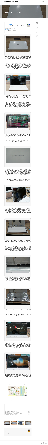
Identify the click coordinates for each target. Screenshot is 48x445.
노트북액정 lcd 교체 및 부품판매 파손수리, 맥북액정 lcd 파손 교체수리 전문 (15, 25)
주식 (36, 32)
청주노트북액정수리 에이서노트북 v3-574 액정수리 (11, 414)
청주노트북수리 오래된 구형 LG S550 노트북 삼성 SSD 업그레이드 (13, 413)
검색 (41, 1)
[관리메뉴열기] (46, 1)
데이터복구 (37, 28)
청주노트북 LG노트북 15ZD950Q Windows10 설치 (11, 411)
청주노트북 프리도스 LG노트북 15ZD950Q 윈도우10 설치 (12, 412)
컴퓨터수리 (37, 22)
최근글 (36, 42)
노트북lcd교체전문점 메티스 (9, 24)
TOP (43, 442)
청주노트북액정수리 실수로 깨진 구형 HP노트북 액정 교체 (12, 409)
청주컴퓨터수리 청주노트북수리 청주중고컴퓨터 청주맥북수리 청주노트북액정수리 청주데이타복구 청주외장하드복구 (16, 431)
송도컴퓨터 (7, 29)
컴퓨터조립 (37, 23)
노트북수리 (6, 404)
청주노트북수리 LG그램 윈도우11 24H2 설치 (10, 410)
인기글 (38, 42)
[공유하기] (6, 400)
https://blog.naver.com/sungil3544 (9, 28)
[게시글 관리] (7, 400)
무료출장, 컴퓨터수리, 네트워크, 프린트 (10, 30)
